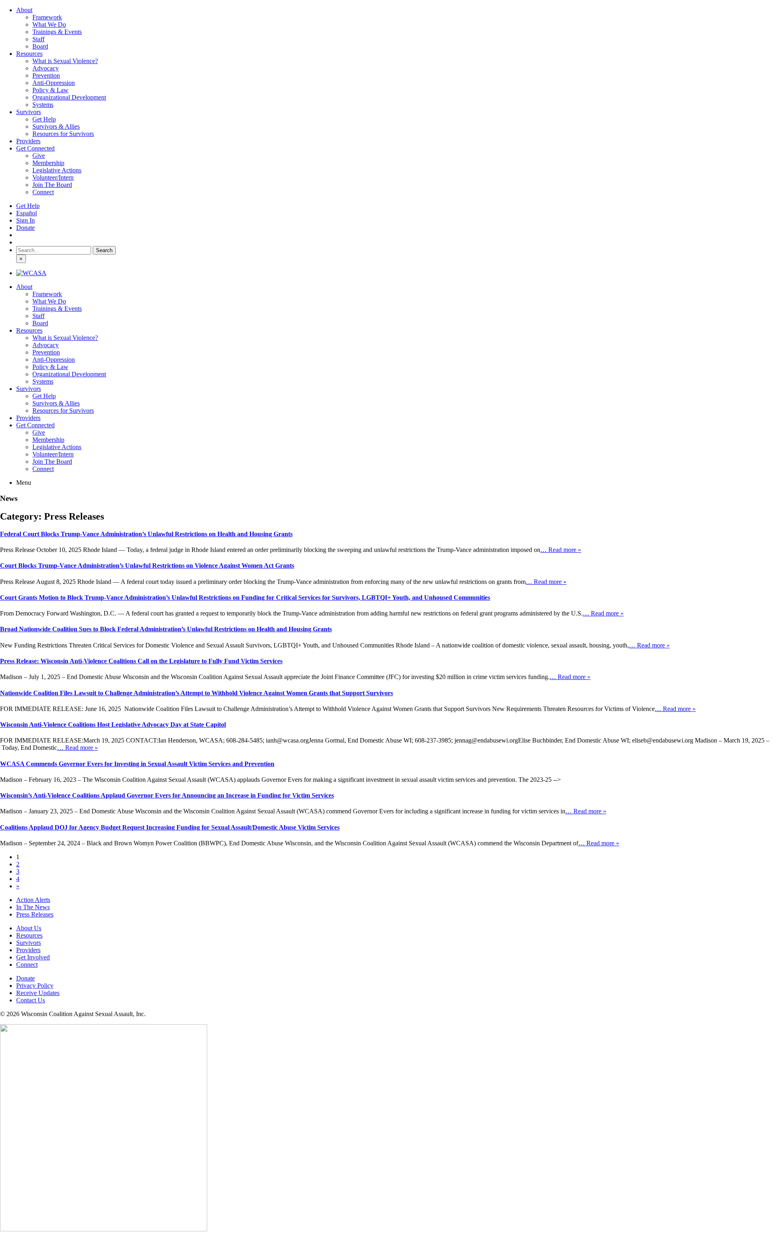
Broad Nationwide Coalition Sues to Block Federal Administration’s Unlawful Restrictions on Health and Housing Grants (166, 629)
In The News (33, 907)
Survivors (28, 111)
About (24, 9)
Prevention (46, 75)
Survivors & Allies (56, 126)
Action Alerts (33, 899)
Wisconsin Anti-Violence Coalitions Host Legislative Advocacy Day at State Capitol (113, 724)
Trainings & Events (57, 31)
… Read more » (560, 549)
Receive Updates (37, 992)
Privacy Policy (34, 985)
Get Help (44, 119)
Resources (29, 53)
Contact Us (30, 1000)
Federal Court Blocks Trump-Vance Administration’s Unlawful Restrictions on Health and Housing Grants (146, 534)
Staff (38, 39)
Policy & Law (50, 90)
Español (26, 213)
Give (38, 155)
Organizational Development (69, 97)
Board (40, 46)
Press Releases (34, 914)
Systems (42, 104)
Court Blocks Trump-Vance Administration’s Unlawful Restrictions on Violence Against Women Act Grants (147, 565)
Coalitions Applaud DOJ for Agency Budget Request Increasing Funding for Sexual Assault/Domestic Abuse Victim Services (170, 827)
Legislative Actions (56, 170)
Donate (25, 227)
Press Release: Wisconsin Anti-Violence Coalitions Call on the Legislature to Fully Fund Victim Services (141, 661)
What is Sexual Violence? (65, 60)
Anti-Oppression (53, 82)
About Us (28, 928)
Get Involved (33, 957)
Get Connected (35, 148)
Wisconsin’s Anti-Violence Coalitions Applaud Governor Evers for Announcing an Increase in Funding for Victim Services (167, 795)
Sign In (25, 220)
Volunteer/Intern (53, 177)
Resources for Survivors (63, 133)
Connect (43, 192)
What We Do (49, 24)
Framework (47, 17)
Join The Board (52, 184)
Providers (28, 141)
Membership (48, 162)
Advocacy (45, 68)
